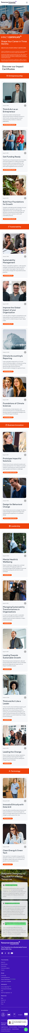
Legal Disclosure (4, 1027)
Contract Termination (5, 1031)
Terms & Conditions (13, 1027)
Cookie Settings (15, 1029)
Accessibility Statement (6, 1029)
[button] (26, 2)
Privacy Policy (21, 1027)
